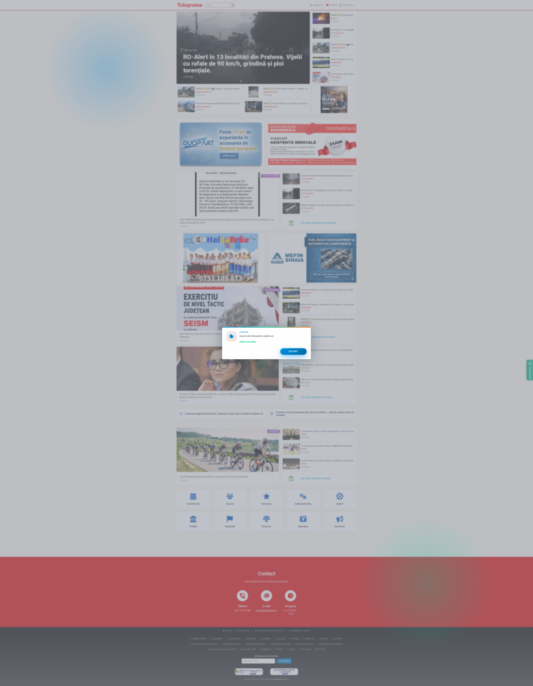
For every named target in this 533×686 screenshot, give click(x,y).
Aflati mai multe (247, 342)
